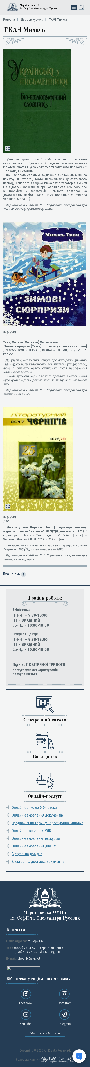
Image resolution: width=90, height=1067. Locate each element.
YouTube (25, 1024)
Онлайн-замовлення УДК (31, 830)
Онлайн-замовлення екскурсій (36, 838)
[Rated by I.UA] (23, 968)
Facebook (25, 1003)
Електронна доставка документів (38, 861)
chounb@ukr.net (29, 958)
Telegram (64, 1024)
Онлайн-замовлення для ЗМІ (34, 846)
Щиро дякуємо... (31, 20)
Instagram (64, 1003)
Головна (9, 20)
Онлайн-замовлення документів (37, 815)
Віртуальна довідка (27, 854)
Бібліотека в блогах (44, 1033)
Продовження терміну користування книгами (47, 823)
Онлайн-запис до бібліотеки (34, 807)
